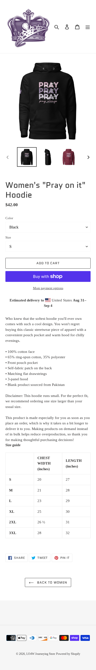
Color (9, 218)
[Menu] (87, 26)
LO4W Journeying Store (40, 654)
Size (8, 237)
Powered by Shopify (68, 654)
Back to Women (51, 582)
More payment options (48, 288)
